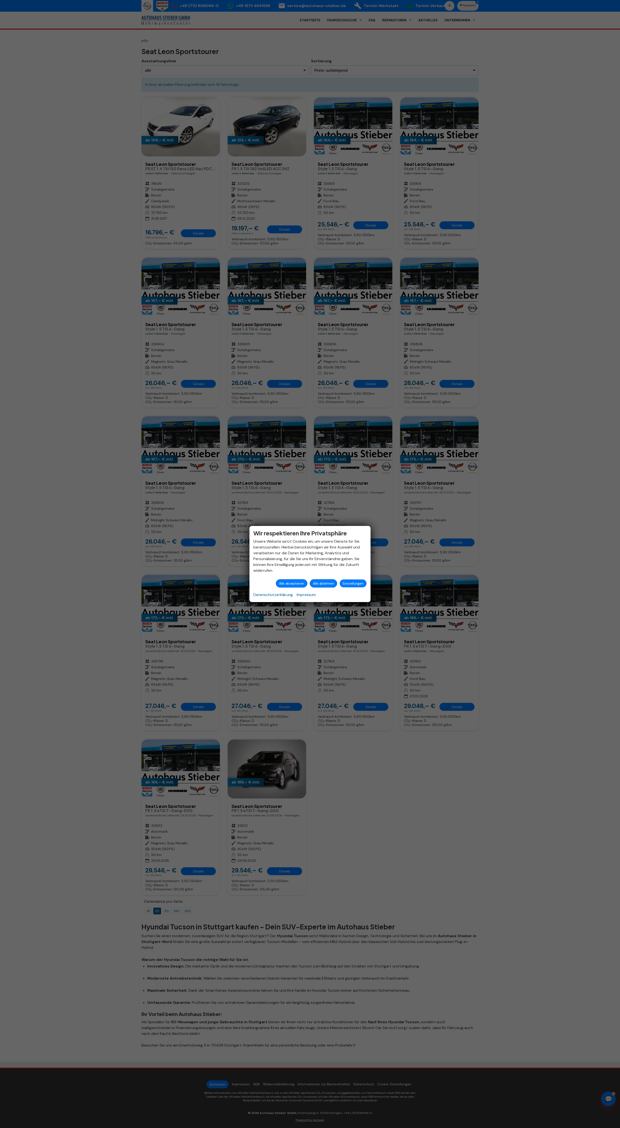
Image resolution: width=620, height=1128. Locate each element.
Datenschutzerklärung (273, 594)
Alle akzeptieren (291, 583)
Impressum (306, 594)
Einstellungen (353, 583)
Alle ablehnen (323, 583)
